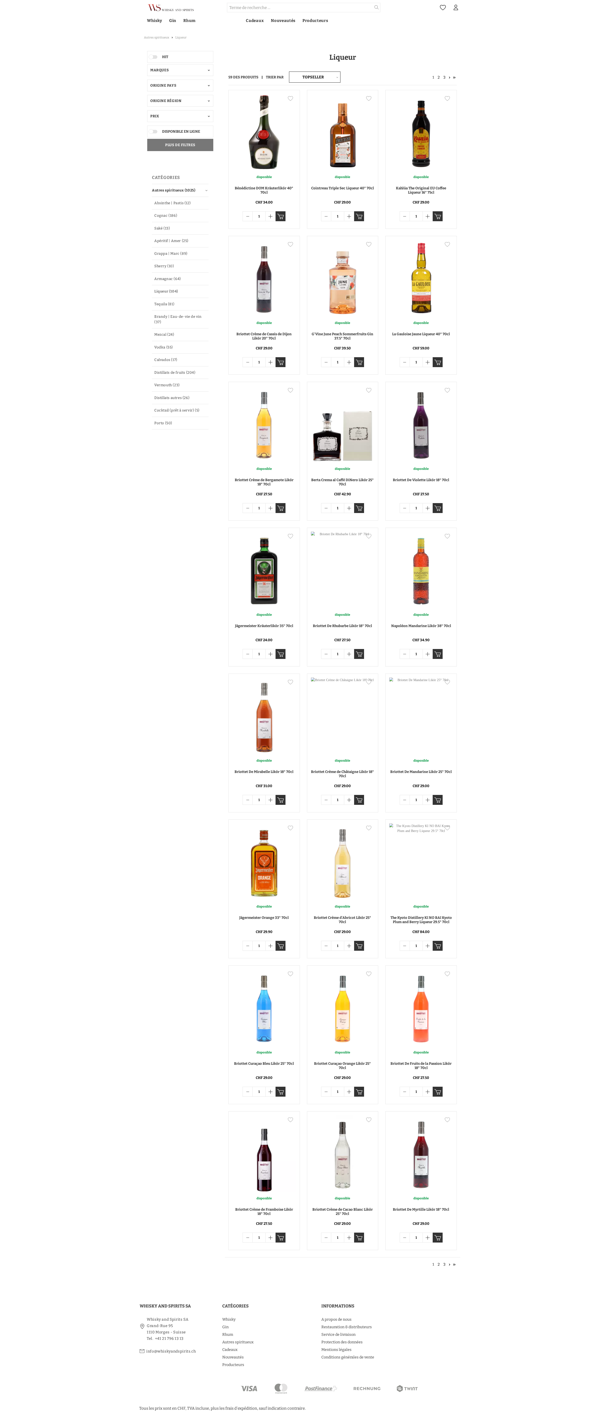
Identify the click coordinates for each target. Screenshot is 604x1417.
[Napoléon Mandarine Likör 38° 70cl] (421, 570)
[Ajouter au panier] (280, 216)
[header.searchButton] (376, 7)
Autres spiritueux (238, 1342)
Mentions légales (336, 1349)
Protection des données (342, 1342)
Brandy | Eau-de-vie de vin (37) (178, 319)
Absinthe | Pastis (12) (172, 203)
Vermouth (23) (167, 385)
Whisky (228, 1319)
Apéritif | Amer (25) (171, 241)
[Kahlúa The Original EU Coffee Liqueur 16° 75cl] (421, 132)
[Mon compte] (456, 7)
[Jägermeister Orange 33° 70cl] (264, 861)
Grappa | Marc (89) (171, 253)
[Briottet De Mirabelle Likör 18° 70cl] (264, 716)
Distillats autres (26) (171, 398)
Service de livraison (338, 1334)
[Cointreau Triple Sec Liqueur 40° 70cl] (342, 132)
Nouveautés (233, 1357)
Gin (225, 1327)
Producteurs (233, 1364)
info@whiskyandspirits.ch (171, 1351)
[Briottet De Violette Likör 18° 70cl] (421, 424)
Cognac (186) (165, 215)
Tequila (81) (164, 304)
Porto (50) (163, 423)
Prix (154, 116)
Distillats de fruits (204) (175, 372)
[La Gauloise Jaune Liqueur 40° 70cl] (421, 278)
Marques (159, 70)
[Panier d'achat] (464, 7)
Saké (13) (162, 228)
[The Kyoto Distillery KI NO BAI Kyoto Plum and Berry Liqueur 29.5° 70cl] (421, 861)
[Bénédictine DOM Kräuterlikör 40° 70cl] (264, 132)
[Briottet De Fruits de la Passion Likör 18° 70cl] (421, 1007)
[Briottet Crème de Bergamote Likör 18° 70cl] (264, 424)
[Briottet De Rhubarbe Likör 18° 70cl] (342, 570)
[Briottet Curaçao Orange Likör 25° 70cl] (342, 1007)
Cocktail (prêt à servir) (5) (177, 410)
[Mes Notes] (443, 7)
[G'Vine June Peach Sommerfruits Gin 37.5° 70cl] (342, 278)
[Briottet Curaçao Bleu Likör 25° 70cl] (264, 1007)
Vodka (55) (163, 347)
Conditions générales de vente (347, 1357)
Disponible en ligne (181, 131)
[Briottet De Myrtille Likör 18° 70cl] (421, 1153)
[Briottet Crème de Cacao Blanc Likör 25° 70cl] (342, 1153)
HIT (165, 57)
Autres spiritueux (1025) (173, 190)
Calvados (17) (165, 360)
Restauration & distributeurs (346, 1327)
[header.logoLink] (183, 7)
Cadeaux (230, 1349)
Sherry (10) (164, 266)
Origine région (165, 101)
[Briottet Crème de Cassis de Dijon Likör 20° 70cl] (264, 278)
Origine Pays (163, 85)
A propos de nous (336, 1319)
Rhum (227, 1334)
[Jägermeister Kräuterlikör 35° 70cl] (264, 570)
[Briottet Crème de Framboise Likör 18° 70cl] (264, 1153)
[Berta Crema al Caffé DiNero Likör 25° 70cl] (342, 424)
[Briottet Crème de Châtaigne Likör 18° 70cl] (342, 716)
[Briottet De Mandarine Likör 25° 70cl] (421, 716)
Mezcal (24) (164, 334)
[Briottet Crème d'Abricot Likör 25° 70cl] (342, 861)
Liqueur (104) (166, 291)
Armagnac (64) (167, 279)
